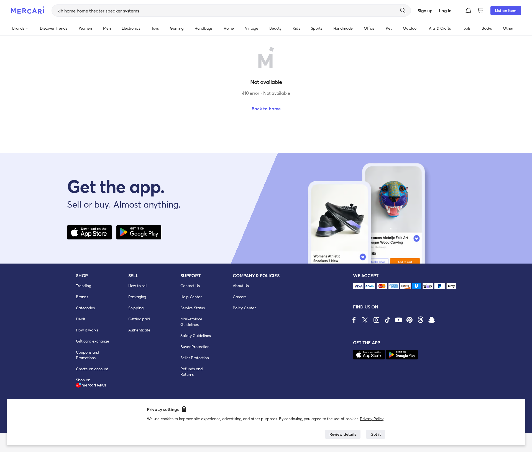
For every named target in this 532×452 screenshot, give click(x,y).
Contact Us (190, 285)
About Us (241, 285)
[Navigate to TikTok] (387, 319)
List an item (505, 10)
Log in (445, 10)
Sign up (425, 10)
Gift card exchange (92, 341)
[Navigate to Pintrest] (409, 319)
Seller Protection (194, 357)
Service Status (192, 307)
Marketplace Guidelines (191, 321)
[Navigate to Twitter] (365, 319)
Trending (83, 285)
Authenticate (139, 330)
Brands (82, 296)
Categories (85, 307)
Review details (342, 434)
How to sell (137, 285)
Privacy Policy (371, 418)
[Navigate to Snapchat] (431, 319)
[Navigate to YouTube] (398, 319)
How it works (87, 330)
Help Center (190, 296)
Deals (80, 318)
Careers (239, 296)
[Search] (402, 10)
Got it (375, 434)
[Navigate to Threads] (420, 319)
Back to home (266, 108)
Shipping (136, 307)
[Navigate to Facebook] (354, 319)
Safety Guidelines (195, 335)
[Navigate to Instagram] (376, 319)
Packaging (137, 296)
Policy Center (244, 307)
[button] (468, 10)
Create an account (92, 368)
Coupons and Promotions (87, 354)
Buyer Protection (194, 346)
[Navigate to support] (358, 286)
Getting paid (139, 318)
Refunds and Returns (191, 371)
